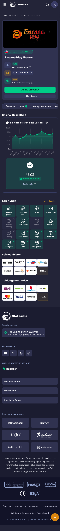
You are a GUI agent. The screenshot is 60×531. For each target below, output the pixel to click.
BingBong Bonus (12, 381)
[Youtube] (5, 353)
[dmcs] (34, 484)
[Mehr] (55, 517)
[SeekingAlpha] (15, 447)
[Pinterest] (29, 353)
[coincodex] (44, 447)
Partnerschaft (31, 506)
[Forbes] (44, 423)
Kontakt (18, 506)
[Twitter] (13, 353)
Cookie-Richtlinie (49, 506)
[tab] (9, 106)
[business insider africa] (15, 435)
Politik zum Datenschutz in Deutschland (30, 513)
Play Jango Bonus (12, 400)
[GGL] (14, 484)
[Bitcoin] (15, 423)
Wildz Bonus (10, 390)
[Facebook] (21, 353)
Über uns (7, 506)
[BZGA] (34, 493)
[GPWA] (50, 484)
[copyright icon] (44, 435)
